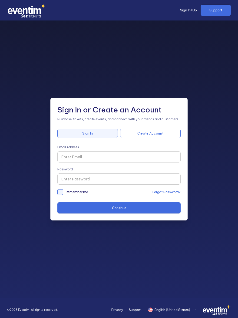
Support (215, 10)
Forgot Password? (166, 192)
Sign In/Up (188, 10)
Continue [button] (119, 208)
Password (65, 169)
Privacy (117, 310)
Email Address (68, 147)
